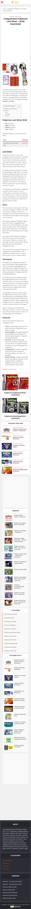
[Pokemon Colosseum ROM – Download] (9, 587)
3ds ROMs (5, 869)
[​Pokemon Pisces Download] (9, 686)
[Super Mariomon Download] (9, 693)
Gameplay (7, 114)
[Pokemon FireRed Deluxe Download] (9, 701)
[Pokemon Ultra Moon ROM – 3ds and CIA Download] (9, 579)
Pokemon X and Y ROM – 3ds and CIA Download (19, 547)
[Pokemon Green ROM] (9, 572)
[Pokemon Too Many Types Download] (9, 724)
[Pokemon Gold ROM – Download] (9, 533)
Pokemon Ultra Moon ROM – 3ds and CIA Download (20, 578)
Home (4, 9)
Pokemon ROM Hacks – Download (19, 516)
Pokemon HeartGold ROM (10, 892)
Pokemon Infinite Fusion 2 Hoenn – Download (20, 429)
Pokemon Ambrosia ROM (20, 715)
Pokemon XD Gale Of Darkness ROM (20, 562)
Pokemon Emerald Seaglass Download (20, 738)
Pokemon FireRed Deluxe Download (20, 470)
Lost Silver (6, 110)
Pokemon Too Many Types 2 (19, 446)
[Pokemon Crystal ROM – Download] (9, 595)
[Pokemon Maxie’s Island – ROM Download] (9, 732)
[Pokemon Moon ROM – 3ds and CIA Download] (9, 556)
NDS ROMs (6, 866)
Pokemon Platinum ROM (9, 887)
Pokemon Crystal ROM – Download (19, 593)
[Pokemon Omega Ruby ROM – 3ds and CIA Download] (9, 541)
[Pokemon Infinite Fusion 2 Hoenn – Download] (9, 662)
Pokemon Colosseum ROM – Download (19, 586)
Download (25, 143)
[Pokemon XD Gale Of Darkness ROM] (9, 564)
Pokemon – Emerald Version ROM (12, 884)
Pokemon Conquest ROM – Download (20, 523)
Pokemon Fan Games (15, 16)
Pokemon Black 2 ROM (9, 898)
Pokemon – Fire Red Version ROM (12, 881)
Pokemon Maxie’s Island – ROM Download (19, 731)
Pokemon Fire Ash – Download (18, 438)
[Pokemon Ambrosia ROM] (9, 717)
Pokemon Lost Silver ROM (10, 109)
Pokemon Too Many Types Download (20, 722)
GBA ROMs (6, 863)
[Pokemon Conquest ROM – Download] (9, 525)
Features (7, 115)
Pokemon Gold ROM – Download (20, 531)
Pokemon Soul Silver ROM (10, 895)
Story (6, 112)
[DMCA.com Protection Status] (15, 906)
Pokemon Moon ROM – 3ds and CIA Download (20, 555)
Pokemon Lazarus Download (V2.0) (19, 707)
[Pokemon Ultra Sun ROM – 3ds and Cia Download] (9, 603)
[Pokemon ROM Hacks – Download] (9, 518)
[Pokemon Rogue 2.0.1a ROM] (9, 748)
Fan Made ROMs (7, 860)
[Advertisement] (15, 43)
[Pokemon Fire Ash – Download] (9, 670)
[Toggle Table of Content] (18, 106)
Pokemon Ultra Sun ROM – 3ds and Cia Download (20, 602)
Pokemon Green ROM (20, 569)
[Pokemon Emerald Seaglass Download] (9, 740)
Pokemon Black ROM (9, 890)
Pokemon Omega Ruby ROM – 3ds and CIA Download (20, 540)
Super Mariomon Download (18, 462)
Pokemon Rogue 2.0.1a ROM (19, 746)
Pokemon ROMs (12, 369)
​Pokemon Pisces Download (17, 454)
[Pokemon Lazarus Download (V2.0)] (9, 709)
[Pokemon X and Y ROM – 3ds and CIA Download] (9, 548)
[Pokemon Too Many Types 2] (9, 678)
